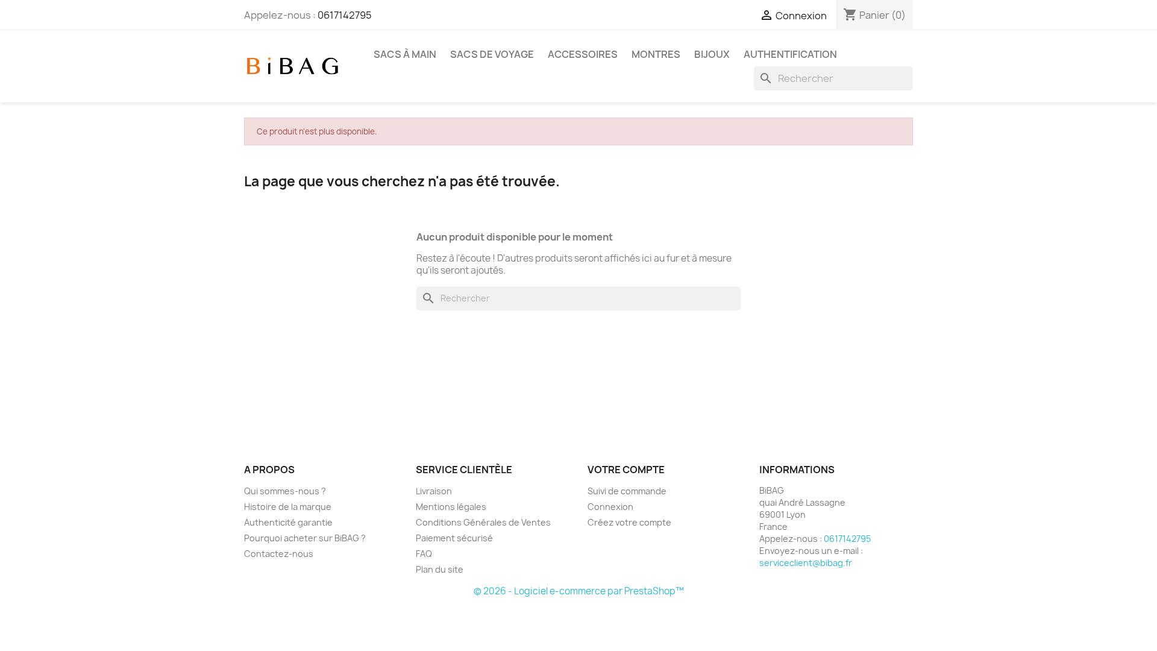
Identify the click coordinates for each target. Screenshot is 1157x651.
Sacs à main (405, 54)
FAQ (424, 553)
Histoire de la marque (287, 506)
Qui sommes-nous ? (285, 491)
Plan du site (439, 569)
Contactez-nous (278, 553)
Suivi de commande (627, 491)
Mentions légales (451, 506)
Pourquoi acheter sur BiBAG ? (305, 538)
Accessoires (583, 54)
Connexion (610, 506)
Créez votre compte (629, 522)
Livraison (434, 491)
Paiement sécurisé (454, 538)
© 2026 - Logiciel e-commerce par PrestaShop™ (579, 591)
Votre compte (626, 469)
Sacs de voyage (492, 54)
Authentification (790, 54)
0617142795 (345, 15)
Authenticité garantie (288, 522)
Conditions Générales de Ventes (483, 522)
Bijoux (712, 54)
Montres (656, 54)
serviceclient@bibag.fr (805, 562)
